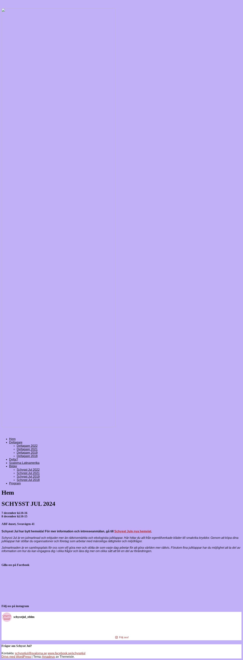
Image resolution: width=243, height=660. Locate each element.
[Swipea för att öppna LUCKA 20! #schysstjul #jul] (211, 630)
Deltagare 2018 (27, 456)
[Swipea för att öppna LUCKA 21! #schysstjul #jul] (151, 630)
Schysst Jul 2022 (28, 469)
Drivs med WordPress (16, 656)
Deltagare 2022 (27, 445)
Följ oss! (124, 637)
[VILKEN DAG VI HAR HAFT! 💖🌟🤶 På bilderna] (91, 626)
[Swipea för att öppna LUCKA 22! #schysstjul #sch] (32, 630)
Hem (12, 439)
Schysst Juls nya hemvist (132, 531)
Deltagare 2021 (27, 449)
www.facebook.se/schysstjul (66, 653)
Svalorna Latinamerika (24, 462)
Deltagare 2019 (27, 452)
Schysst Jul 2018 (28, 480)
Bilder (13, 466)
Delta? (13, 459)
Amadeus (48, 656)
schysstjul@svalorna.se (31, 653)
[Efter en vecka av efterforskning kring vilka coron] (91, 630)
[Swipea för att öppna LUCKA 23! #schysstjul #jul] (211, 626)
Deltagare (15, 442)
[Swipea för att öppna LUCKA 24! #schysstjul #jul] (151, 626)
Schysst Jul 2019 (28, 476)
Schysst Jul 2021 (28, 473)
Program (15, 483)
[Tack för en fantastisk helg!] (32, 626)
